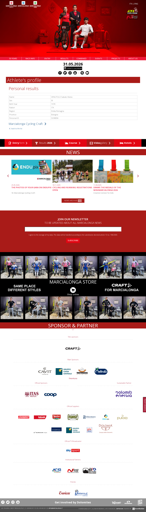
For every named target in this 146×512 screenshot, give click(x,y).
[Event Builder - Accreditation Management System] (138, 508)
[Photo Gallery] (82, 73)
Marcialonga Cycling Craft (26, 124)
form (19, 142)
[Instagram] (70, 73)
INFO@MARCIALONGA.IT (56, 508)
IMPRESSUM (119, 508)
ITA (130, 4)
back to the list (16, 128)
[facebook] (60, 73)
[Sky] (73, 453)
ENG (136, 4)
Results (45, 142)
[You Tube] (75, 73)
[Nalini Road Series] (106, 17)
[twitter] (65, 73)
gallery (101, 142)
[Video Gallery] (87, 73)
